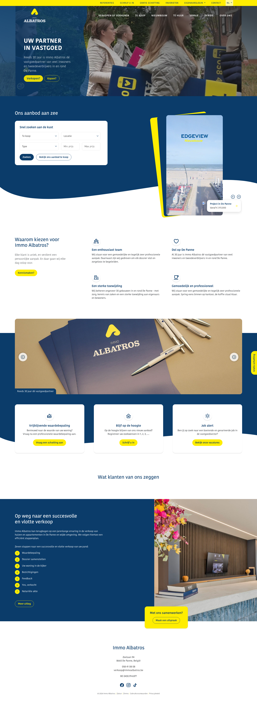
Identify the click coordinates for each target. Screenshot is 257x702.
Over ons (226, 15)
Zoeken (27, 157)
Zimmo (126, 693)
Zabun (119, 693)
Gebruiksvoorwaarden (139, 693)
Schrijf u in (127, 2)
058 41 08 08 (128, 666)
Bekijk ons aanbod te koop (53, 157)
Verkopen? (33, 78)
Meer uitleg (24, 603)
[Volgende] (239, 196)
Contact (216, 2)
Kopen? (51, 78)
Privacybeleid (154, 693)
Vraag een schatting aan (49, 442)
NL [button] (228, 2)
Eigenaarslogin (194, 2)
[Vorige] (233, 196)
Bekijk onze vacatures (207, 442)
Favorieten (172, 2)
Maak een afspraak (166, 620)
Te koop (140, 15)
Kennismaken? (26, 272)
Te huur (178, 15)
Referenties (107, 2)
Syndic (209, 15)
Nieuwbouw (159, 15)
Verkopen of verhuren (113, 15)
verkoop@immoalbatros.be (128, 670)
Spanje (194, 15)
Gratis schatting (150, 2)
